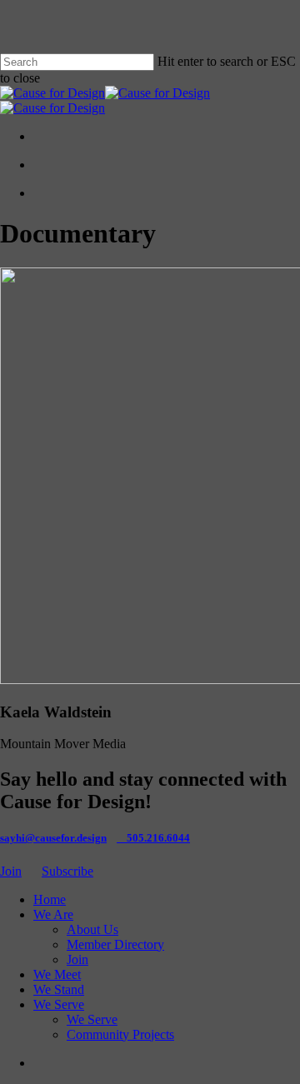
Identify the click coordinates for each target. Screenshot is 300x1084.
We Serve (58, 1004)
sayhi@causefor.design (53, 838)
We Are (53, 914)
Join (11, 871)
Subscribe (67, 871)
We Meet (57, 974)
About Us (92, 929)
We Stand (58, 989)
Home (49, 899)
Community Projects (120, 1034)
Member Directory (115, 944)
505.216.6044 (158, 838)
